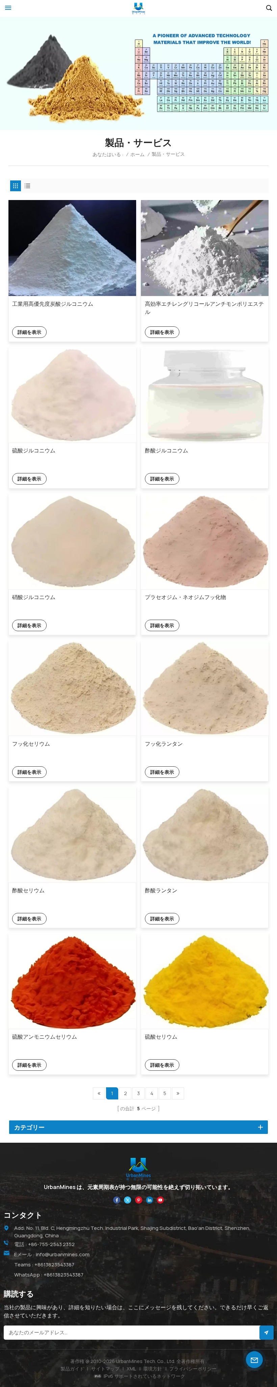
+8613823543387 (54, 1264)
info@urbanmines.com (63, 1254)
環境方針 (152, 1368)
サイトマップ (105, 1368)
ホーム (137, 154)
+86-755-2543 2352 (51, 1244)
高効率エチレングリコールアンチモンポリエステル (204, 308)
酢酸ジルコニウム (166, 450)
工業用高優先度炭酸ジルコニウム (52, 303)
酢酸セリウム (28, 890)
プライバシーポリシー (193, 1368)
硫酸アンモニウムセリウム (44, 1036)
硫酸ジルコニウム (33, 450)
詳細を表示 (29, 332)
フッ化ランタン (164, 743)
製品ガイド (72, 1368)
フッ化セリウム (31, 743)
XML (131, 1368)
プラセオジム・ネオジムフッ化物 (185, 597)
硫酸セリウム (161, 1036)
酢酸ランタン (161, 890)
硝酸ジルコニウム (33, 597)
